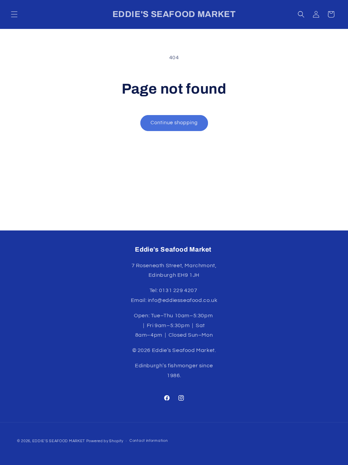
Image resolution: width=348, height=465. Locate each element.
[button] (14, 14)
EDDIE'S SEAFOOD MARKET (58, 441)
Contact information (148, 441)
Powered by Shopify (104, 441)
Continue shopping (174, 122)
